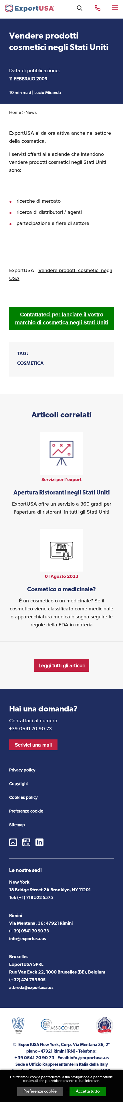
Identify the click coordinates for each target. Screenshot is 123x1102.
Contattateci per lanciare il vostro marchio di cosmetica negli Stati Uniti (61, 318)
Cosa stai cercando (79, 8)
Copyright (18, 784)
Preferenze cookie (40, 1091)
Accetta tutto (88, 1091)
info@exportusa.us (27, 939)
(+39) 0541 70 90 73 (29, 931)
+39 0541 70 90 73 (97, 7)
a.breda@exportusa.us (31, 988)
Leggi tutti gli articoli (62, 665)
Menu (115, 7)
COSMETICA (30, 363)
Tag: (22, 353)
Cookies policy (23, 797)
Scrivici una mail (33, 744)
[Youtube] (26, 842)
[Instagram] (13, 842)
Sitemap (17, 825)
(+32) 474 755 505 (27, 980)
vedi (61, 474)
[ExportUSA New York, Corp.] (29, 10)
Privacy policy (22, 770)
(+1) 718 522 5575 (35, 898)
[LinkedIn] (39, 842)
